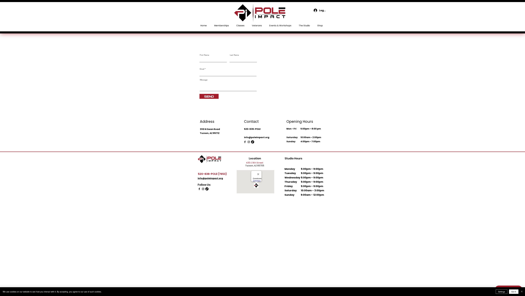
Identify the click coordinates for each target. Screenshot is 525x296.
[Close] (521, 291)
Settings (501, 291)
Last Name (234, 55)
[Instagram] (248, 141)
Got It (513, 291)
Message (204, 80)
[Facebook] (245, 141)
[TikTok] (252, 141)
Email (202, 69)
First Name (204, 55)
